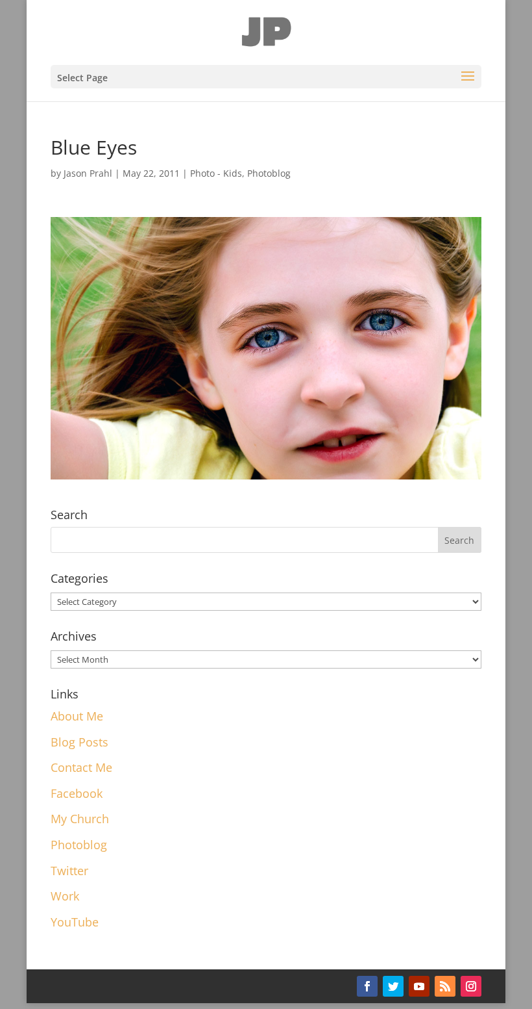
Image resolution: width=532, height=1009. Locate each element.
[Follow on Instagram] (471, 986)
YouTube (75, 922)
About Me (77, 716)
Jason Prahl (88, 173)
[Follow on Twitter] (393, 986)
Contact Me (81, 767)
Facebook (77, 793)
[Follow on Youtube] (419, 986)
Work (65, 896)
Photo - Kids (216, 173)
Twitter (69, 870)
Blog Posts (79, 742)
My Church (80, 818)
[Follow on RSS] (445, 986)
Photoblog (269, 173)
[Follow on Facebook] (367, 986)
